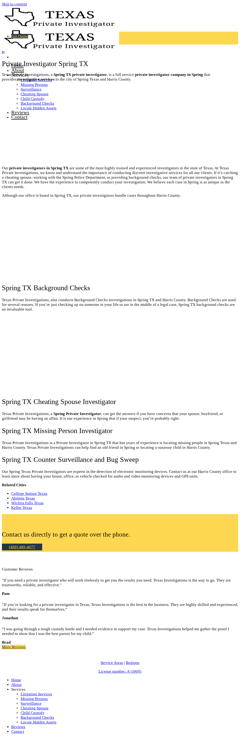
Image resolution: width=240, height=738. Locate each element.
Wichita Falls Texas (27, 503)
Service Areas (112, 662)
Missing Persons (34, 84)
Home (16, 680)
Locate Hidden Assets (38, 722)
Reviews (18, 727)
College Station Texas (29, 493)
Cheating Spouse (35, 708)
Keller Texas (21, 507)
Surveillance (31, 703)
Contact (17, 731)
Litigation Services (36, 694)
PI (3, 52)
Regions (132, 662)
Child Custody (33, 713)
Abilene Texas (23, 498)
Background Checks (37, 717)
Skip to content (14, 4)
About (17, 70)
